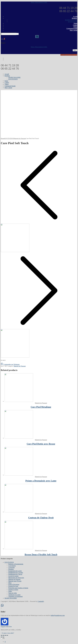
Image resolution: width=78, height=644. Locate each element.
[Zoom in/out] (7, 635)
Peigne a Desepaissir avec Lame (40, 480)
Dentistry (11, 569)
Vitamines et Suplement (15, 596)
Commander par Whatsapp (11, 364)
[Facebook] (76, 58)
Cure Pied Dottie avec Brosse (41, 444)
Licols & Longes (13, 576)
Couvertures (12, 566)
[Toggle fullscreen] (5, 635)
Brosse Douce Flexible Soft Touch (41, 554)
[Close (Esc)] (1, 635)
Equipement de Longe (15, 571)
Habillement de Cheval (15, 574)
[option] (41, 641)
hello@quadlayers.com (58, 615)
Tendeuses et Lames (14, 595)
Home (2, 138)
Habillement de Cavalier (15, 572)
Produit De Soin (13, 586)
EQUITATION (9, 138)
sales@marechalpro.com (68, 55)
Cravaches (11, 567)
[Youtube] (76, 60)
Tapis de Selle (12, 593)
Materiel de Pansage (20, 138)
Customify (41, 601)
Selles (10, 591)
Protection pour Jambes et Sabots (18, 588)
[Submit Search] (37, 36)
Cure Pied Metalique (41, 407)
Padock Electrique (13, 584)
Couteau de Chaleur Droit (41, 517)
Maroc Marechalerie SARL (39, 2)
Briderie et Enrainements (15, 564)
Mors (10, 583)
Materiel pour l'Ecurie (14, 581)
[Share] (3, 635)
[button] (39, 622)
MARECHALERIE (11, 598)
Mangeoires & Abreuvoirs (16, 577)
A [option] (5, 641)
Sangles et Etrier (13, 589)
